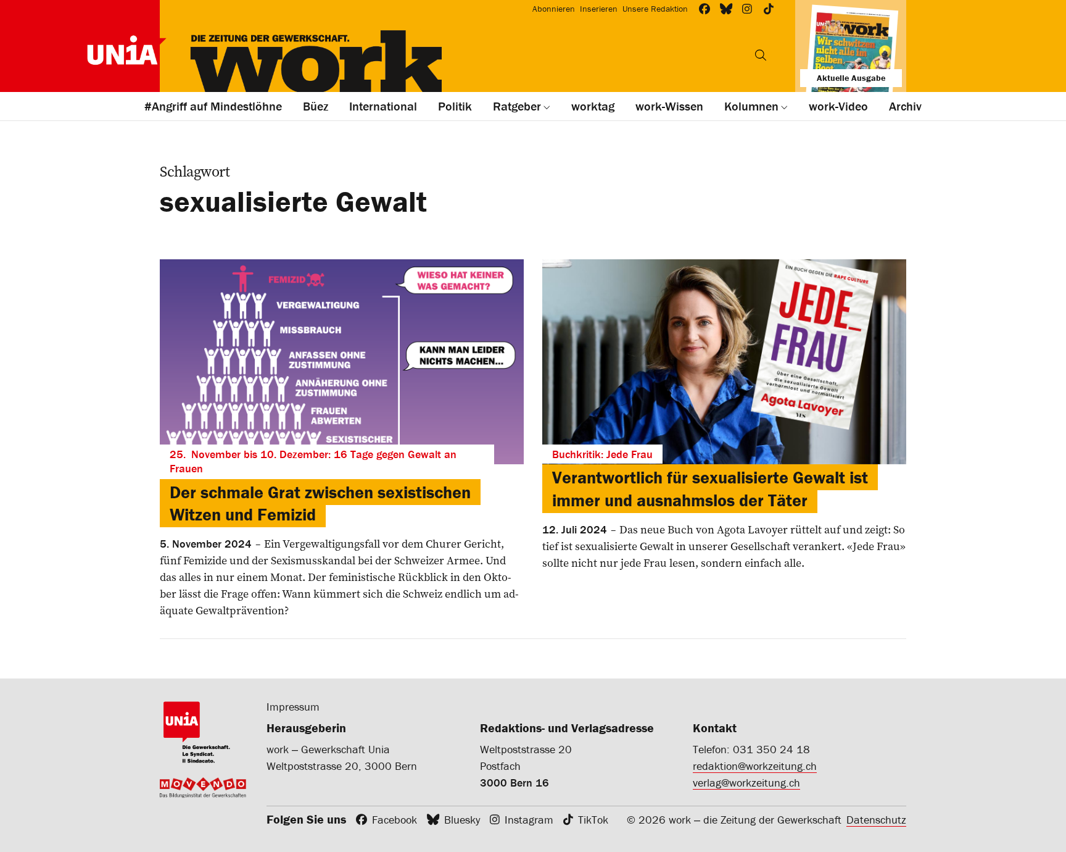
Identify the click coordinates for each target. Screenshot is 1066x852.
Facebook (394, 819)
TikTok (593, 819)
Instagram (529, 819)
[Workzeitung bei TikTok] (769, 9)
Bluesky (462, 819)
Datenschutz (876, 819)
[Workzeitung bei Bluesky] (726, 9)
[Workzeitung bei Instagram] (747, 9)
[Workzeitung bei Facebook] (705, 9)
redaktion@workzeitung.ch (755, 766)
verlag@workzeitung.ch (746, 782)
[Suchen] (760, 55)
